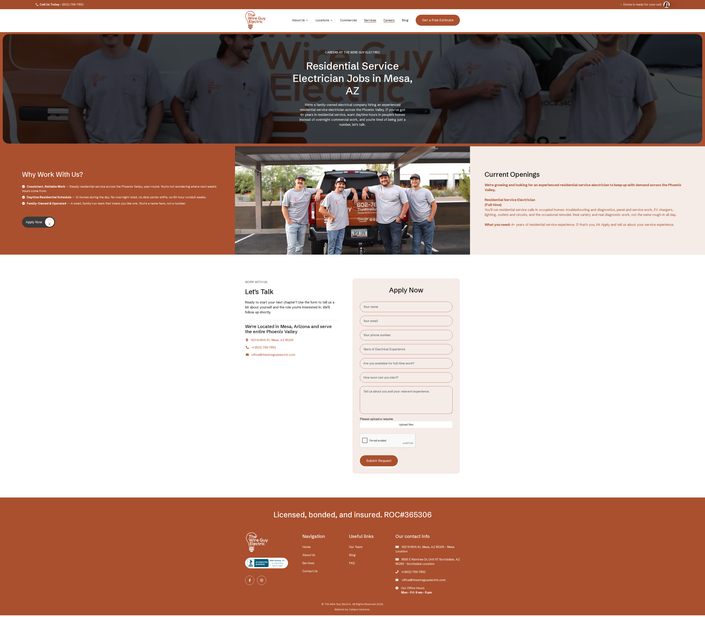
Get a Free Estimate (438, 20)
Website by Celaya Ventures (352, 609)
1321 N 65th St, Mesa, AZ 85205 (272, 340)
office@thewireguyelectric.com (273, 355)
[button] (300, 20)
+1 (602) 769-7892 (264, 347)
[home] (255, 20)
